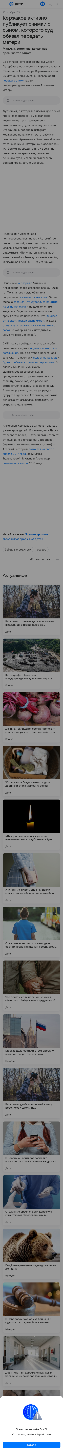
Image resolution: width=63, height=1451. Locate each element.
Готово (31, 1444)
